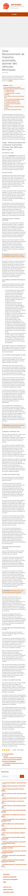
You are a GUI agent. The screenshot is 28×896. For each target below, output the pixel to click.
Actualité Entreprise (8, 754)
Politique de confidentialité (9, 877)
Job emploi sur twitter (8, 892)
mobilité (10, 80)
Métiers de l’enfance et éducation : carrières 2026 (13, 785)
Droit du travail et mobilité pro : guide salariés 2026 (14, 782)
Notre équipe (6, 874)
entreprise (11, 155)
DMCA (4, 882)
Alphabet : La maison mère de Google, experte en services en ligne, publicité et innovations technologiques (12, 759)
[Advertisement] (14, 31)
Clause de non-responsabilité (10, 879)
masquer (11, 85)
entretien (6, 755)
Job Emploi (16, 4)
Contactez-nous (7, 887)
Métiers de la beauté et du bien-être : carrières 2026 (14, 798)
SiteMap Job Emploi (8, 889)
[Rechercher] (22, 776)
